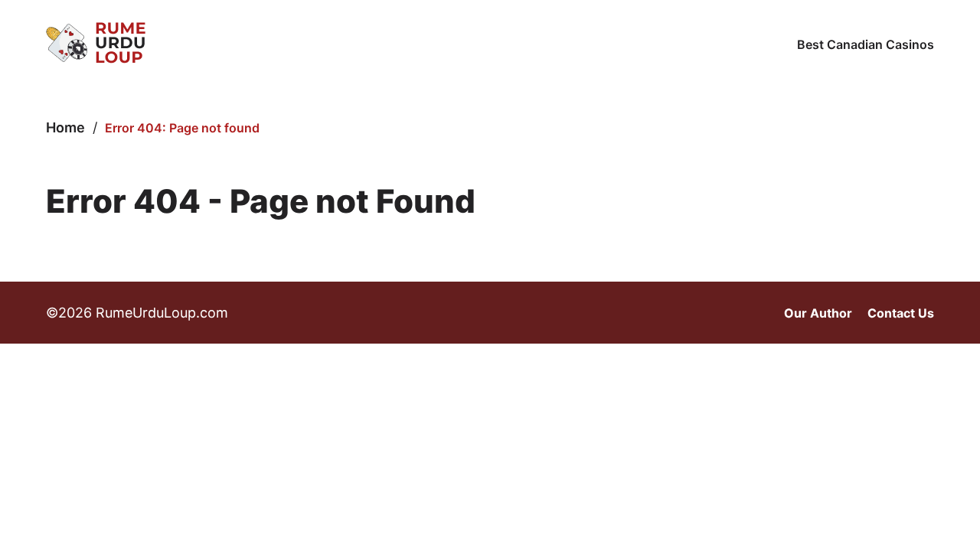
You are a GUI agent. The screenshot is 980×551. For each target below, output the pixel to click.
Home (65, 127)
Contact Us (900, 313)
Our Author (818, 313)
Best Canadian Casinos (865, 44)
